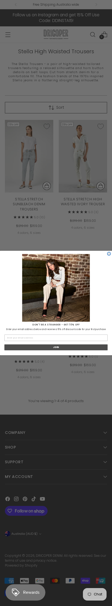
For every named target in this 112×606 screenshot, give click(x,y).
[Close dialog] (109, 253)
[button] (56, 288)
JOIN (56, 347)
